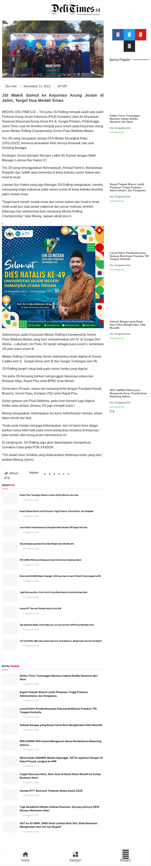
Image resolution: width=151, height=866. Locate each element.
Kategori (75, 860)
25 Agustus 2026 (30, 500)
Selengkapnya (117, 132)
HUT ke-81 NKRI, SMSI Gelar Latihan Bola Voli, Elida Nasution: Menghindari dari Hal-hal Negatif (61, 641)
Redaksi (125, 860)
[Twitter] (129, 34)
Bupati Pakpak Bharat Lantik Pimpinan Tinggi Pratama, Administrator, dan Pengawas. (57, 511)
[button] (44, 475)
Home (25, 860)
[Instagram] (129, 46)
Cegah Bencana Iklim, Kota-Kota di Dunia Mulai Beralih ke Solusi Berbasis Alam (53, 592)
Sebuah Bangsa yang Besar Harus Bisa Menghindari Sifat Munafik (47, 544)
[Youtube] (140, 34)
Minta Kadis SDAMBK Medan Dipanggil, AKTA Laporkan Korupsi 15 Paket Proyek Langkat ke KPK (60, 576)
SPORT (62, 86)
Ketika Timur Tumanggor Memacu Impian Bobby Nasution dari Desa (49, 495)
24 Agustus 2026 (30, 597)
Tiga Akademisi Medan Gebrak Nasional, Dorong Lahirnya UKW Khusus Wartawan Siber (57, 625)
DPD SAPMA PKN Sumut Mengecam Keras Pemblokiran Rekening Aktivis (50, 560)
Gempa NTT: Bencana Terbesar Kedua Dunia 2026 (40, 608)
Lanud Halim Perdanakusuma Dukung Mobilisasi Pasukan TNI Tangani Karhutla (53, 527)
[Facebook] (118, 34)
